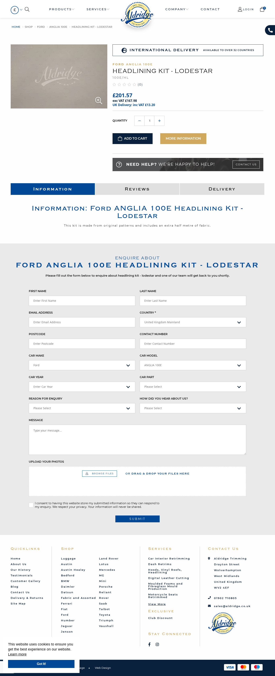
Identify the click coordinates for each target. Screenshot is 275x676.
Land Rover (109, 558)
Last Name (148, 291)
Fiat (64, 609)
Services (97, 9)
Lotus (104, 564)
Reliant (105, 592)
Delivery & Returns (27, 597)
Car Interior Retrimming (169, 558)
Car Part (147, 377)
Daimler (68, 586)
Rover (104, 597)
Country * (148, 312)
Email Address (41, 312)
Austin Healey (73, 569)
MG (101, 575)
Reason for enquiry (45, 398)
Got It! (41, 664)
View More (157, 604)
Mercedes (107, 569)
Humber (68, 620)
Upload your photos (46, 461)
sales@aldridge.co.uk (232, 606)
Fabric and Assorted (78, 597)
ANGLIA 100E (58, 26)
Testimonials (22, 575)
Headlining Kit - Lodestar (92, 26)
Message (36, 420)
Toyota (105, 614)
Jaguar (67, 626)
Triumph (106, 620)
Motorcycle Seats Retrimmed (163, 596)
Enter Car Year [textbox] (43, 387)
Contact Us (246, 164)
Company (175, 9)
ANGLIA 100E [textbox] (153, 365)
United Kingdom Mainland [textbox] (162, 322)
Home (16, 26)
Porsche (106, 586)
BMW (65, 581)
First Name (37, 291)
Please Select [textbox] (153, 387)
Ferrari (66, 603)
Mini (102, 581)
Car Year (36, 377)
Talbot (104, 609)
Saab (103, 603)
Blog (15, 586)
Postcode (37, 334)
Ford (41, 26)
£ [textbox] (14, 10)
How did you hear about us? (164, 398)
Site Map (18, 603)
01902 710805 (225, 598)
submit (137, 519)
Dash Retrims (160, 564)
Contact (210, 9)
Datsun (67, 592)
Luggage (68, 558)
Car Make (36, 355)
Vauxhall (106, 626)
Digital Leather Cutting (168, 578)
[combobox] (15, 10)
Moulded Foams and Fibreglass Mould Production (165, 586)
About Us (19, 564)
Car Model (148, 355)
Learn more (17, 654)
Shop (29, 26)
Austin (66, 564)
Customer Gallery (26, 581)
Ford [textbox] (36, 365)
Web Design (103, 667)
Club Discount (160, 618)
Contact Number (153, 334)
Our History (21, 569)
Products (60, 9)
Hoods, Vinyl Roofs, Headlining (165, 571)
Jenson (67, 631)
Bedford (68, 575)
